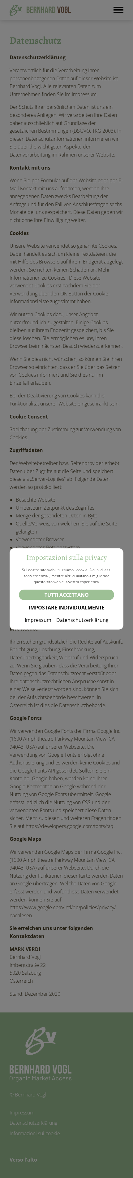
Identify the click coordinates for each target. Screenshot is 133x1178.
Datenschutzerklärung (82, 620)
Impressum (38, 620)
